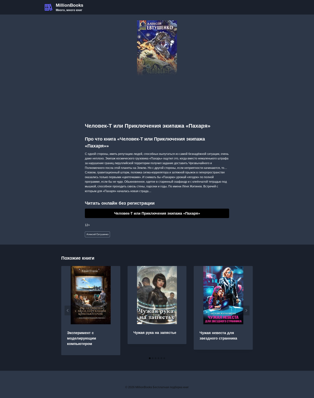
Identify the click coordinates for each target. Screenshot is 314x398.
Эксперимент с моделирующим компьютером (81, 338)
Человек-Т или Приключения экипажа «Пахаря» (157, 213)
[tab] (150, 358)
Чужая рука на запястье (154, 333)
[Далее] (246, 310)
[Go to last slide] (68, 310)
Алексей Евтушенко (97, 234)
